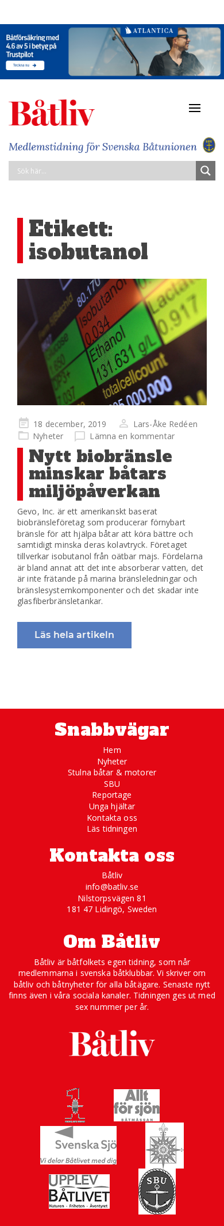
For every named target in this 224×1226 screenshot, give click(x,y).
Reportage (112, 794)
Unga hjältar (112, 806)
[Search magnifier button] (205, 170)
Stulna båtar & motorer (112, 772)
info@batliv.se (112, 886)
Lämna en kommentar (132, 436)
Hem (112, 749)
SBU (112, 783)
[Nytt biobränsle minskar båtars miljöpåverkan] (112, 342)
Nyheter (48, 436)
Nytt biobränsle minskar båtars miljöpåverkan (100, 474)
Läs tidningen (112, 828)
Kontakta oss (112, 817)
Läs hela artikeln (74, 634)
